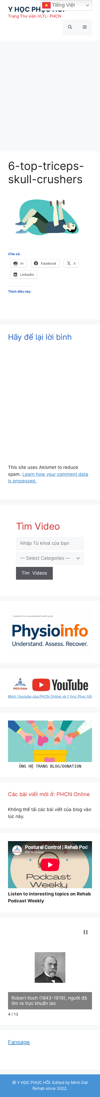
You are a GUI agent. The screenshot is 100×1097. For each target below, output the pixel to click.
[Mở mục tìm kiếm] (70, 27)
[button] (85, 932)
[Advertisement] (50, 93)
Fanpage (19, 1042)
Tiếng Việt (63, 5)
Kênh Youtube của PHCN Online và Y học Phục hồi (50, 696)
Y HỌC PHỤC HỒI (36, 9)
